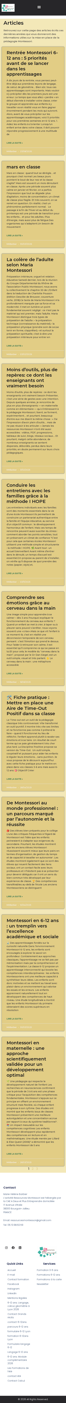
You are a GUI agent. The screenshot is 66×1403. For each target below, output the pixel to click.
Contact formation (18, 1279)
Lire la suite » (15, 143)
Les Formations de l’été (18, 1369)
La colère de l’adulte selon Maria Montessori (30, 265)
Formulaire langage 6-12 (19, 1345)
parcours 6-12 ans (18, 1326)
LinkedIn (12, 1293)
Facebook (13, 1284)
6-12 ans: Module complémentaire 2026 (17, 1360)
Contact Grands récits (17, 1315)
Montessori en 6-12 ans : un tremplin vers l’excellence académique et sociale (33, 928)
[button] (39, 7)
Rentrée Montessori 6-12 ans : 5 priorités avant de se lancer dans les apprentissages (32, 63)
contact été (14, 1376)
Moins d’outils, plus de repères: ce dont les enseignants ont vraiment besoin (32, 377)
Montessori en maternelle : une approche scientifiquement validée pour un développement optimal (26, 1059)
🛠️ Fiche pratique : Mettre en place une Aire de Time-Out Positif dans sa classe (31, 705)
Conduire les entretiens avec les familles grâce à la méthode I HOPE (28, 493)
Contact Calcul (16, 1380)
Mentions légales (17, 1298)
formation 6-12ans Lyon (18, 1337)
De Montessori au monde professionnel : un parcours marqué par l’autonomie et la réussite (32, 813)
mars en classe (23, 167)
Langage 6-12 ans (18, 1352)
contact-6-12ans (17, 1322)
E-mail (11, 1274)
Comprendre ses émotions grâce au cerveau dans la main (31, 603)
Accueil (12, 1270)
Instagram (14, 1288)
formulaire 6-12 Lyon (19, 1331)
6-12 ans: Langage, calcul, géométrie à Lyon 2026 (19, 1306)
